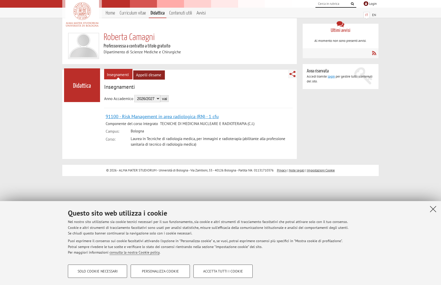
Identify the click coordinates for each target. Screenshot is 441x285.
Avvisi (201, 13)
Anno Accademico (118, 98)
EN (374, 15)
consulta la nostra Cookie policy (134, 252)
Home (110, 13)
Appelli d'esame (148, 74)
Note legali (296, 170)
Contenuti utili (180, 13)
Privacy (282, 170)
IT (366, 15)
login (331, 76)
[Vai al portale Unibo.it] (82, 14)
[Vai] (352, 4)
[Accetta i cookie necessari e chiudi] (433, 209)
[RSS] (374, 53)
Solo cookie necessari (98, 271)
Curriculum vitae (133, 13)
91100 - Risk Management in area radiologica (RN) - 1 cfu (162, 116)
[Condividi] (292, 74)
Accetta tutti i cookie (223, 271)
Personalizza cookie (160, 271)
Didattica (158, 13)
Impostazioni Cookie (321, 170)
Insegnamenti (118, 74)
